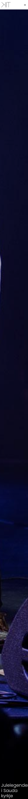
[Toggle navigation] (25, 5)
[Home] (6, 5)
